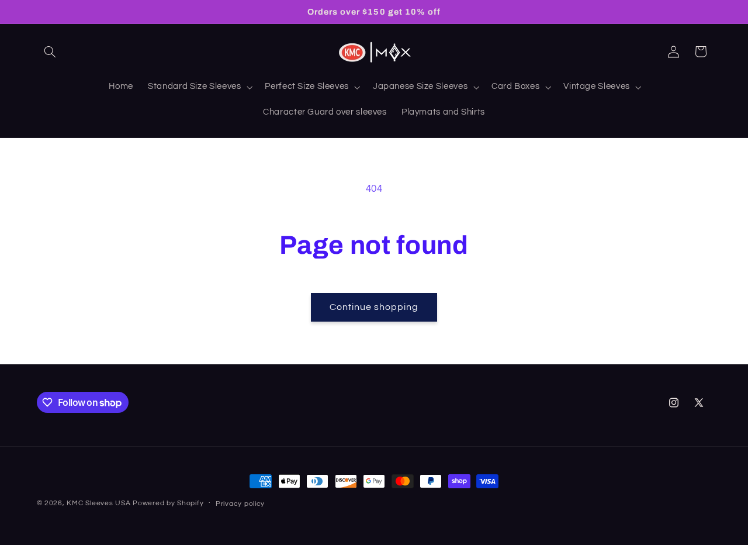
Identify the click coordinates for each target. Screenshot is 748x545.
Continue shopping (374, 307)
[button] (50, 51)
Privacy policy (240, 504)
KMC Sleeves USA (98, 503)
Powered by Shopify (168, 503)
